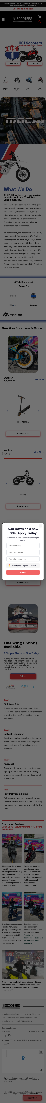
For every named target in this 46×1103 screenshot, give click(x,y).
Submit (23, 572)
